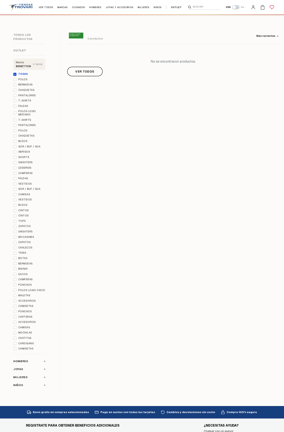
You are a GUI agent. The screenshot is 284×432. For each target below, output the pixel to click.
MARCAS (62, 7)
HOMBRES (95, 7)
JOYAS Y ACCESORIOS (119, 7)
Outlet (19, 50)
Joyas (29, 369)
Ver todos (84, 71)
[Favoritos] (272, 7)
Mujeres (29, 377)
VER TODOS (46, 7)
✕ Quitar (38, 64)
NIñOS (158, 7)
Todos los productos (23, 37)
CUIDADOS (78, 7)
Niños (29, 385)
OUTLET (176, 7)
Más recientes (265, 36)
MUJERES (143, 7)
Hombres (29, 361)
